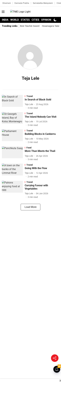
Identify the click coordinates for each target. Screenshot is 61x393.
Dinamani (7, 3)
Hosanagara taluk (51, 26)
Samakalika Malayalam (43, 3)
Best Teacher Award (29, 26)
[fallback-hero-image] (13, 102)
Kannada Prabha (22, 3)
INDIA (5, 19)
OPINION (46, 19)
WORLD (14, 19)
